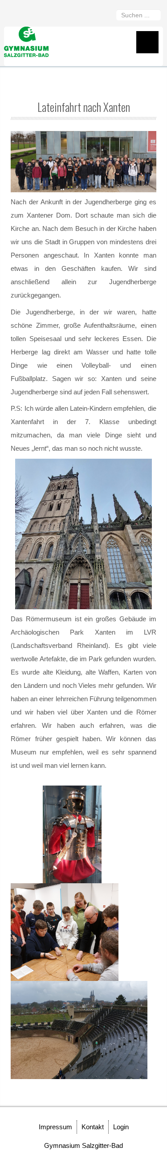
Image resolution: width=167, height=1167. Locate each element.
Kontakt (92, 1127)
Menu (147, 42)
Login (121, 1127)
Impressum (55, 1127)
